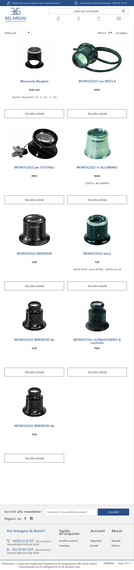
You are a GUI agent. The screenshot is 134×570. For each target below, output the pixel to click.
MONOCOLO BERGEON (34, 254)
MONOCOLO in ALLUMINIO (97, 168)
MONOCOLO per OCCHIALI (34, 168)
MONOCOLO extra (97, 254)
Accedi (94, 545)
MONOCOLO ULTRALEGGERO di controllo (97, 341)
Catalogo (64, 545)
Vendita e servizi (68, 540)
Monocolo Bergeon (34, 81)
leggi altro (123, 563)
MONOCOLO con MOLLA (97, 81)
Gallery (115, 545)
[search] (123, 11)
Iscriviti (113, 512)
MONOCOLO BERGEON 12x (34, 340)
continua (109, 563)
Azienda (116, 540)
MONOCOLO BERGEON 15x (34, 426)
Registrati (96, 540)
